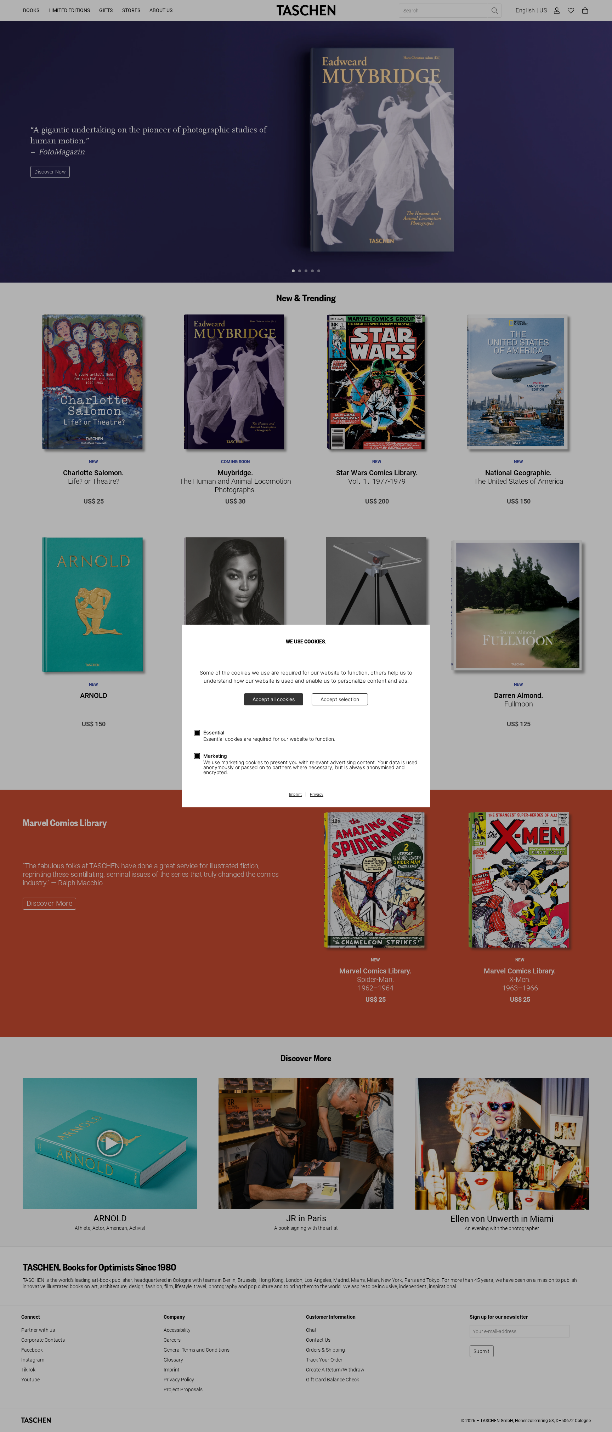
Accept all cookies (274, 699)
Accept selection (340, 699)
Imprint (295, 794)
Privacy (316, 794)
